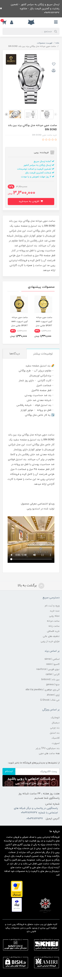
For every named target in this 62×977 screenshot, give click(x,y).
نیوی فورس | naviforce (48, 669)
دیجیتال (56, 722)
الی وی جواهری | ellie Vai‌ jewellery (43, 689)
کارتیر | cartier (53, 674)
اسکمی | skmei (52, 659)
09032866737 (34, 818)
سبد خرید (55, 610)
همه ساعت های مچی (49, 753)
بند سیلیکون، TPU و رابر (48, 748)
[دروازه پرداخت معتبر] (16, 889)
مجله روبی (54, 615)
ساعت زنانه (54, 626)
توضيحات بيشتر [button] (43, 354)
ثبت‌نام (9, 771)
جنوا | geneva (53, 684)
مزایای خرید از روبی (50, 641)
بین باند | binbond (50, 679)
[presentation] (55, 114)
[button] (6, 22)
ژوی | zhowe (53, 695)
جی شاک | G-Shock (50, 700)
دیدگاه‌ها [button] (14, 354)
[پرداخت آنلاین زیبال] (17, 904)
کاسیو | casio (53, 664)
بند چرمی (55, 727)
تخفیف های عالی (51, 636)
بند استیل (55, 732)
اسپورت (56, 743)
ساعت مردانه (53, 621)
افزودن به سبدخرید (29, 201)
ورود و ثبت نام (52, 605)
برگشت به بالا (28, 585)
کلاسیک (56, 738)
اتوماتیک (55, 717)
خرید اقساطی (53, 631)
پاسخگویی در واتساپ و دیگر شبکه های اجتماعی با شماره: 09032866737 (36, 810)
